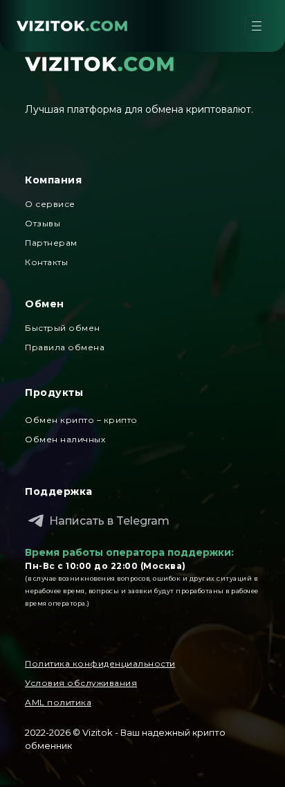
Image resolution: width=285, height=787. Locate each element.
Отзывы (42, 223)
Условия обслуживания (81, 683)
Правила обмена (64, 347)
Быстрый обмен (62, 328)
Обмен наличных (65, 439)
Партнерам (51, 242)
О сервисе (50, 204)
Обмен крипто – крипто (81, 420)
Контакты (46, 262)
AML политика (58, 702)
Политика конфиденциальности (100, 663)
